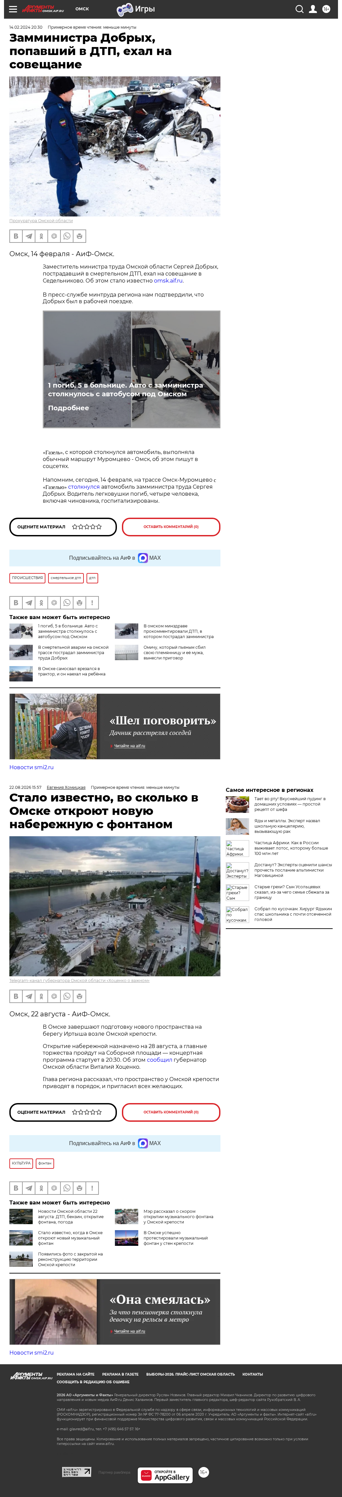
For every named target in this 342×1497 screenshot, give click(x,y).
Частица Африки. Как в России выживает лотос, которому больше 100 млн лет (291, 848)
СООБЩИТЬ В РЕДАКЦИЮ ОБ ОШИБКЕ (93, 1382)
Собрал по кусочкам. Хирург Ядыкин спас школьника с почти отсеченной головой (293, 914)
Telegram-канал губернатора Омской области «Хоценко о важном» (79, 980)
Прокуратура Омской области (41, 220)
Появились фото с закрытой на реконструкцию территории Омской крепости (70, 1259)
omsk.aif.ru (168, 281)
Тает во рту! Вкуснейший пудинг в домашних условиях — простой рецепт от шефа (290, 804)
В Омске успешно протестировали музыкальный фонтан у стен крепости (176, 1238)
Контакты (252, 1374)
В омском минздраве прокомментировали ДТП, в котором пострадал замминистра (179, 631)
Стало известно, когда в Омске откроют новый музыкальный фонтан (70, 1238)
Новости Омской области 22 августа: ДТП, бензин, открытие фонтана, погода (71, 1216)
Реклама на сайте (76, 1374)
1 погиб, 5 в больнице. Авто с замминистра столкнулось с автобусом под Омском (125, 389)
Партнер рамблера (114, 1472)
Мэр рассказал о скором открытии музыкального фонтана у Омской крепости (178, 1216)
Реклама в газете (120, 1374)
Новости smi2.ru (31, 767)
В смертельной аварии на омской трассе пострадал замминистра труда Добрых (73, 652)
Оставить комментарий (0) (171, 527)
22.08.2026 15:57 (25, 787)
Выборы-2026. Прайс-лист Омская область (190, 1374)
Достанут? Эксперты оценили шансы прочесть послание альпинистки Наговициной (293, 870)
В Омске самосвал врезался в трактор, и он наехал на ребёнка (72, 671)
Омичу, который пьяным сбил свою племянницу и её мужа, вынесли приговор (175, 652)
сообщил (160, 1060)
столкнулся (84, 487)
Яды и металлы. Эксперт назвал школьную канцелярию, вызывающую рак (287, 826)
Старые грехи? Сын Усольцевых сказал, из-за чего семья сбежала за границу (291, 892)
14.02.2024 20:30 (25, 27)
